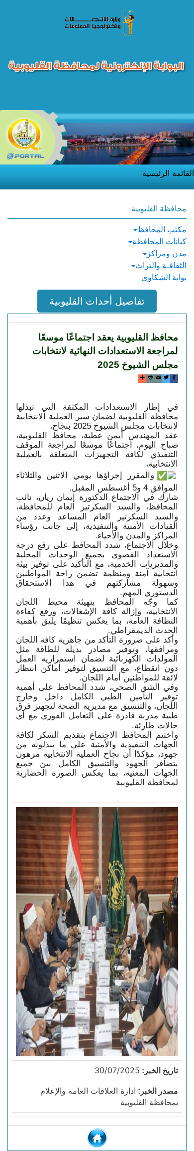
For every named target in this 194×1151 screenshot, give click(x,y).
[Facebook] (174, 378)
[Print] (150, 378)
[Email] (158, 378)
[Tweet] (166, 378)
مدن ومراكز (167, 253)
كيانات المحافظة (159, 241)
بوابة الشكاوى (164, 277)
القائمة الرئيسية (168, 173)
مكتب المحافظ (162, 229)
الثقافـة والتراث (161, 265)
